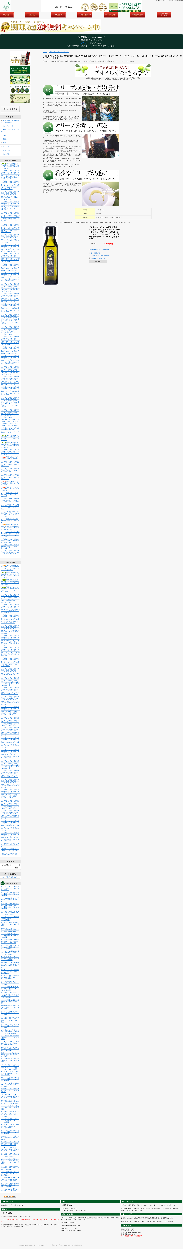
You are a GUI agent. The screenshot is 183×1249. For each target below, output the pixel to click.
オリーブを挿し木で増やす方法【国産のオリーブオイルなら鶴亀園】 (10, 1037)
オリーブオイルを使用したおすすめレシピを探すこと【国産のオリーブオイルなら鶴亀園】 (10, 1149)
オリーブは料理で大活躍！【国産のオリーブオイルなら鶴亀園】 (10, 1001)
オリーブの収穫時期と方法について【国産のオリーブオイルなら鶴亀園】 (10, 935)
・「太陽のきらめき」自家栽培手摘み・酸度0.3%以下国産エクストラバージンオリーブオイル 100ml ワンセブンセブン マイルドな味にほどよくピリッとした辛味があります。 (10, 330)
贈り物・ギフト (7, 150)
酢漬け (4, 139)
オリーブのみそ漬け (8, 126)
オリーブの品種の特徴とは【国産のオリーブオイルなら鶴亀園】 (10, 899)
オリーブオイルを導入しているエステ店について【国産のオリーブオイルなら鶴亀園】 (10, 1043)
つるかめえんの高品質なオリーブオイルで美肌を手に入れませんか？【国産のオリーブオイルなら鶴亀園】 (10, 1114)
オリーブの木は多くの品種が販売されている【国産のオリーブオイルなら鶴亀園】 (10, 977)
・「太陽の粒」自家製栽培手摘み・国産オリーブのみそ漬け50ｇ (10, 844)
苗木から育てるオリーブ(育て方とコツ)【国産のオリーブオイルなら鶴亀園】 (10, 1026)
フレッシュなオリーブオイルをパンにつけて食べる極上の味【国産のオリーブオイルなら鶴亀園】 (10, 1161)
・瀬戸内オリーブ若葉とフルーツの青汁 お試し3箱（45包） (10, 424)
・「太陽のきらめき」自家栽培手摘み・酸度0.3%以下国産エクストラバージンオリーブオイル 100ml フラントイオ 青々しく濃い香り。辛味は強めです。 (10, 267)
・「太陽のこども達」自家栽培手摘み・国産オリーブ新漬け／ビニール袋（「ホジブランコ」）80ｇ (10, 534)
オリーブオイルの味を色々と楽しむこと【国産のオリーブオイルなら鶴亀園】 (10, 1132)
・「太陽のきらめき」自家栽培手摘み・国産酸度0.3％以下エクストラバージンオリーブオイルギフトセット (10, 452)
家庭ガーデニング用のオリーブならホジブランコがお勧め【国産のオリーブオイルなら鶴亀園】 (10, 965)
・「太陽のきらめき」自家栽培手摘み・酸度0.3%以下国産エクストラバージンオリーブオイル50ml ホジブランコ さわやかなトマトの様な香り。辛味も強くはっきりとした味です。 (10, 195)
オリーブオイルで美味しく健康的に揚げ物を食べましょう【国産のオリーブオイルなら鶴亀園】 (10, 1019)
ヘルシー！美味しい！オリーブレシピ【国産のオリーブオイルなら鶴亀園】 (10, 888)
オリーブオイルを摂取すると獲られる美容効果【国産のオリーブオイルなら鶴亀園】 (10, 952)
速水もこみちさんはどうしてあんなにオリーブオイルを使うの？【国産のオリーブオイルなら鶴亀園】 (10, 906)
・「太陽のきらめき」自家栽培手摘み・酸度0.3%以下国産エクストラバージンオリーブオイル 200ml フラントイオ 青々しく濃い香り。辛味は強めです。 (10, 350)
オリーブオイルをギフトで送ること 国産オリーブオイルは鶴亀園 (10, 1107)
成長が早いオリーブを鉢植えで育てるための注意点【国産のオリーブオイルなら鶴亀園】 (10, 1031)
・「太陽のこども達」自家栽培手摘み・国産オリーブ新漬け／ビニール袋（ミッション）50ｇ (10, 500)
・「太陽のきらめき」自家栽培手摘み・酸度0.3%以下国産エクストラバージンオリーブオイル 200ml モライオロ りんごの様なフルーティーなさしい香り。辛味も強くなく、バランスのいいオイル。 (10, 402)
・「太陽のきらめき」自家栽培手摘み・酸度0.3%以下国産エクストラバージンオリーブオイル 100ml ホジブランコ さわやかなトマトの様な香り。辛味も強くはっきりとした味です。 (10, 297)
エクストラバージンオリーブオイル (59, 52)
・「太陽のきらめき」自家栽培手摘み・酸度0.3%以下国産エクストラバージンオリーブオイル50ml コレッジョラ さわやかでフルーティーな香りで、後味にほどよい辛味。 (10, 238)
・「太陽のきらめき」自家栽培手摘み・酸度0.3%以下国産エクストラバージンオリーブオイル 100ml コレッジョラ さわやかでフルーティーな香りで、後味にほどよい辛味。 (10, 257)
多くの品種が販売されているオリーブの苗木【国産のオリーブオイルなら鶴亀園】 (10, 958)
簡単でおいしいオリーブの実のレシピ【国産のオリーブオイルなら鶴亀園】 (10, 971)
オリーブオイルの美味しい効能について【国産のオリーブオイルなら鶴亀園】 (10, 1073)
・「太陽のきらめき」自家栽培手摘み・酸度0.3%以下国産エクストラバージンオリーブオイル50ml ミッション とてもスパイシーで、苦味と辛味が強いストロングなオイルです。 (10, 174)
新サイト (84, 43)
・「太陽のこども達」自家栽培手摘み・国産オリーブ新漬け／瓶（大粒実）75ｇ (10, 546)
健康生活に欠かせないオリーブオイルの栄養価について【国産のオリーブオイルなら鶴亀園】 (10, 1102)
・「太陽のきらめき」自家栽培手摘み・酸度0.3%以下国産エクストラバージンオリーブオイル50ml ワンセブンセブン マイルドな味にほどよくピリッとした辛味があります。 (10, 228)
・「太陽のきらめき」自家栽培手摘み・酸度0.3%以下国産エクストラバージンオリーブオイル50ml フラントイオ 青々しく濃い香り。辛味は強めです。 (10, 248)
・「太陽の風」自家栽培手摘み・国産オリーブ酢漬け (9, 457)
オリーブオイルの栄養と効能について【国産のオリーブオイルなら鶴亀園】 (10, 1084)
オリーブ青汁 (6, 154)
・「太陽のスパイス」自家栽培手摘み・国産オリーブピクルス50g (10, 483)
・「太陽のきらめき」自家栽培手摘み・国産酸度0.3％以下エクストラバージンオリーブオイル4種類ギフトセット (10, 430)
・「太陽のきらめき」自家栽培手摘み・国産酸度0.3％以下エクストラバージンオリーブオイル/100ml (10, 166)
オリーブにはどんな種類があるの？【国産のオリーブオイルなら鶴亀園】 (10, 894)
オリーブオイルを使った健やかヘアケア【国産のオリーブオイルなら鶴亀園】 (10, 1120)
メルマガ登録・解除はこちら (10, 877)
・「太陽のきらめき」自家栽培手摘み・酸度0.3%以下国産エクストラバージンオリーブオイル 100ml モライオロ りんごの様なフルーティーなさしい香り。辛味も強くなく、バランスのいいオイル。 (10, 319)
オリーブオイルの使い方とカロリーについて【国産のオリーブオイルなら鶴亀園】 (10, 947)
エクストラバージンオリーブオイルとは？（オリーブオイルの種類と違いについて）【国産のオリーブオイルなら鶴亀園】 (10, 1067)
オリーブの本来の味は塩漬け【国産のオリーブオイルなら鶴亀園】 (10, 924)
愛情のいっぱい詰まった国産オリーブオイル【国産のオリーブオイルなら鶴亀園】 (10, 1049)
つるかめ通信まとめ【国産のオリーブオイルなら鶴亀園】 (10, 1189)
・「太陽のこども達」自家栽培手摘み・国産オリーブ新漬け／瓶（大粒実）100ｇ (10, 470)
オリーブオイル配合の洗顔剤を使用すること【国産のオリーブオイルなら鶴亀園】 (10, 1167)
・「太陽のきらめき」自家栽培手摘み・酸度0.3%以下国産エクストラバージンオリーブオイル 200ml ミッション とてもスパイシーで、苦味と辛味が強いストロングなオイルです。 (10, 359)
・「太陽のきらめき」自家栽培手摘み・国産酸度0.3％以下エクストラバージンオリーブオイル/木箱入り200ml (10, 527)
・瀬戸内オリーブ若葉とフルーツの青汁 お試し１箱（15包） (10, 420)
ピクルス (5, 142)
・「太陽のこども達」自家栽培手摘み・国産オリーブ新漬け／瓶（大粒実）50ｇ (10, 540)
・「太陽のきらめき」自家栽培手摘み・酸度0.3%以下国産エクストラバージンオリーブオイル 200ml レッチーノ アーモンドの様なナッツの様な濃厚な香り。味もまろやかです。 (10, 370)
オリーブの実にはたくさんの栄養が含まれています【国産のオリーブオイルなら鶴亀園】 (10, 941)
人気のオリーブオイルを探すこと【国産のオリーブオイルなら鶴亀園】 (10, 1137)
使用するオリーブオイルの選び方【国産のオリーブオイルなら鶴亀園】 (10, 1090)
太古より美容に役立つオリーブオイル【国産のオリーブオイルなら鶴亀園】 (10, 1173)
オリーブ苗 (6, 146)
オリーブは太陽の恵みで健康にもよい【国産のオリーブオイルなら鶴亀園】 (10, 1013)
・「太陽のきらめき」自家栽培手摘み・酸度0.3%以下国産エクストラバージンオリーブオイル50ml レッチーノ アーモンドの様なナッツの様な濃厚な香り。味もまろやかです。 (10, 185)
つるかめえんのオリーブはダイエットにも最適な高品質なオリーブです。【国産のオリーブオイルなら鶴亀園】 (10, 995)
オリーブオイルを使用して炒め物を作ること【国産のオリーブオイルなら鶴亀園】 (10, 1126)
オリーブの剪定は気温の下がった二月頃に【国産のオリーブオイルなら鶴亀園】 (10, 988)
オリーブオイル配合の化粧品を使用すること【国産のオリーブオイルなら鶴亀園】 (10, 1185)
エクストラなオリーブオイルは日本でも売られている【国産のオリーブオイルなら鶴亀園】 (10, 1179)
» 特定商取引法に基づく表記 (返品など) (100, 249)
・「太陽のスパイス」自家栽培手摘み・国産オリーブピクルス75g (10, 488)
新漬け (4, 135)
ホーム (45, 52)
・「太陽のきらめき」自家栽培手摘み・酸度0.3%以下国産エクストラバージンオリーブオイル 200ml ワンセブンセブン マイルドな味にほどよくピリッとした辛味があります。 (10, 413)
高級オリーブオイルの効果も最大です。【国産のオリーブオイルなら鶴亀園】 (10, 1079)
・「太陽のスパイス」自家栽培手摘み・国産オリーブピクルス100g (10, 494)
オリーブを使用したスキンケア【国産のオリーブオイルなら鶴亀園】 (10, 1060)
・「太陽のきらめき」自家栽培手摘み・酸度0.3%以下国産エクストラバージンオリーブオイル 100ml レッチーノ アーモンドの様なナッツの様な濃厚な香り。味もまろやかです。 (10, 287)
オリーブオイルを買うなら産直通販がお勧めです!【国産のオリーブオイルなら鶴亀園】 (10, 912)
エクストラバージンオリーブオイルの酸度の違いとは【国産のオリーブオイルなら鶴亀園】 (10, 1096)
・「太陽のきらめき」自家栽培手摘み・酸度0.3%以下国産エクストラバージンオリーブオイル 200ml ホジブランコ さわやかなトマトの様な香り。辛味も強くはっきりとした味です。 (10, 380)
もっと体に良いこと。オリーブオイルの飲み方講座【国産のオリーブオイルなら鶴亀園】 (10, 1143)
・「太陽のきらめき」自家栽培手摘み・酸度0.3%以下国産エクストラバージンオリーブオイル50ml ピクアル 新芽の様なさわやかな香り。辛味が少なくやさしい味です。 (10, 205)
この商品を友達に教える (98, 258)
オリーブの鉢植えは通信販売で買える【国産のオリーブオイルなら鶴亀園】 (10, 983)
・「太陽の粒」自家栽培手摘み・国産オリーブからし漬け (10, 520)
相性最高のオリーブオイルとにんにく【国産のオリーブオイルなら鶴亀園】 (10, 1007)
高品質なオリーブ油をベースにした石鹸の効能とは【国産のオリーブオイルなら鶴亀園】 (10, 930)
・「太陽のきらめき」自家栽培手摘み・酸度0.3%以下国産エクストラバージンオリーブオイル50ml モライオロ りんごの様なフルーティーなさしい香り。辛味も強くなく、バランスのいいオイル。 (10, 216)
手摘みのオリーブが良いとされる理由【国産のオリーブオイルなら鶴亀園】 (10, 1054)
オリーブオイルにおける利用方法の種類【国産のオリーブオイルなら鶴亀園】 (10, 918)
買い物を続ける (95, 253)
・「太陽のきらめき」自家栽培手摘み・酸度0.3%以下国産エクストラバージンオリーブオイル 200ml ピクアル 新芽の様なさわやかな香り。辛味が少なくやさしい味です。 (10, 390)
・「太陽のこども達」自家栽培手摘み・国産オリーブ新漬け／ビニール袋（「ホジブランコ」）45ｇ (10, 514)
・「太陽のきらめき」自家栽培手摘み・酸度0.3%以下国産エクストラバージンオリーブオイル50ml (10, 437)
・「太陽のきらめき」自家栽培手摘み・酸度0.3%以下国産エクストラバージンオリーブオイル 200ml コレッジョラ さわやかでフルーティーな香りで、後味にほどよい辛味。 (10, 340)
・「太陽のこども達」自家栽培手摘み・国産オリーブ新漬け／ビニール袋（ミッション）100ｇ (10, 507)
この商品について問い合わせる (100, 255)
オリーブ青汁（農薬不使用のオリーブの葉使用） (10, 121)
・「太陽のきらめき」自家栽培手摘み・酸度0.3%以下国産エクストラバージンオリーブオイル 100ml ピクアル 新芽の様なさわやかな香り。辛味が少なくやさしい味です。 (10, 307)
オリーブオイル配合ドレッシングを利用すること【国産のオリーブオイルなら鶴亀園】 (10, 1155)
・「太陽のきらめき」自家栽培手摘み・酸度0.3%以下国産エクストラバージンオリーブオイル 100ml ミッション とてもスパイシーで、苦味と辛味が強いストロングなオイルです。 (10, 276)
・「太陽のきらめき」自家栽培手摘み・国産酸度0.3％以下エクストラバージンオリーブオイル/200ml (10, 445)
